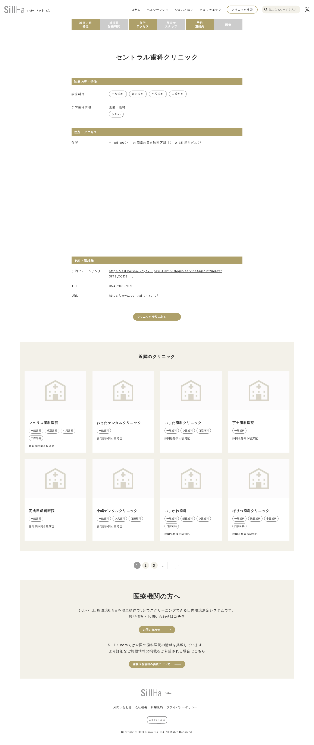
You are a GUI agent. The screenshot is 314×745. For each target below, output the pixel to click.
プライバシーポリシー (182, 707)
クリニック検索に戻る (151, 316)
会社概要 (141, 707)
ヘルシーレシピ (158, 9)
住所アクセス (142, 24)
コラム (136, 9)
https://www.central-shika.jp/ (133, 295)
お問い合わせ (151, 629)
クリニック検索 (242, 9)
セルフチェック (210, 9)
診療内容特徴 (85, 24)
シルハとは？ (184, 9)
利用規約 (157, 707)
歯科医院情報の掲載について (151, 664)
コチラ (179, 616)
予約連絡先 (199, 24)
